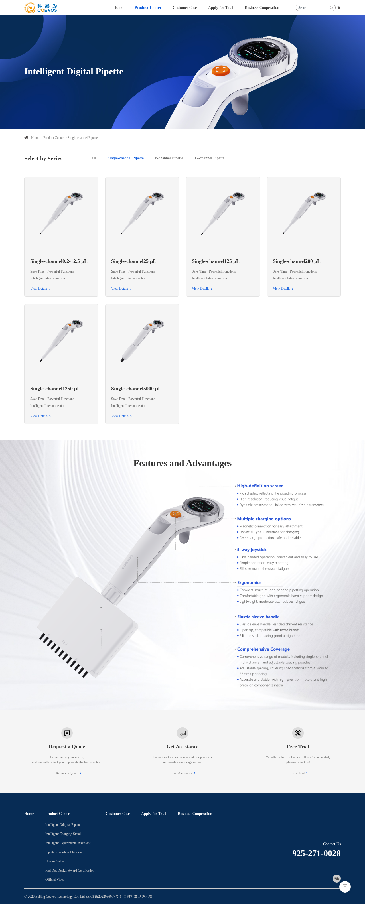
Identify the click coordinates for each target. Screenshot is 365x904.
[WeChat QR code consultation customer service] (337, 879)
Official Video (54, 879)
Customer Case (118, 814)
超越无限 (145, 897)
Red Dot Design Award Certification (69, 870)
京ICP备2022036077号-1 (103, 897)
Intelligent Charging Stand (63, 834)
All (93, 158)
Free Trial (298, 773)
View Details (39, 289)
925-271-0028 (316, 853)
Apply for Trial (153, 814)
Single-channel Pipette (83, 138)
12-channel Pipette (209, 158)
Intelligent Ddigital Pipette (62, 825)
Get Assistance (182, 773)
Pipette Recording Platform (63, 852)
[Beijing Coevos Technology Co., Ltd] (40, 7)
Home (35, 138)
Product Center (53, 138)
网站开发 (130, 897)
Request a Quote (67, 773)
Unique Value (54, 861)
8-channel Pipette (169, 158)
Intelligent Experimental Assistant (67, 843)
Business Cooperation (195, 814)
